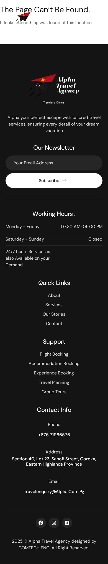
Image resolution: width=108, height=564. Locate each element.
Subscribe (49, 180)
